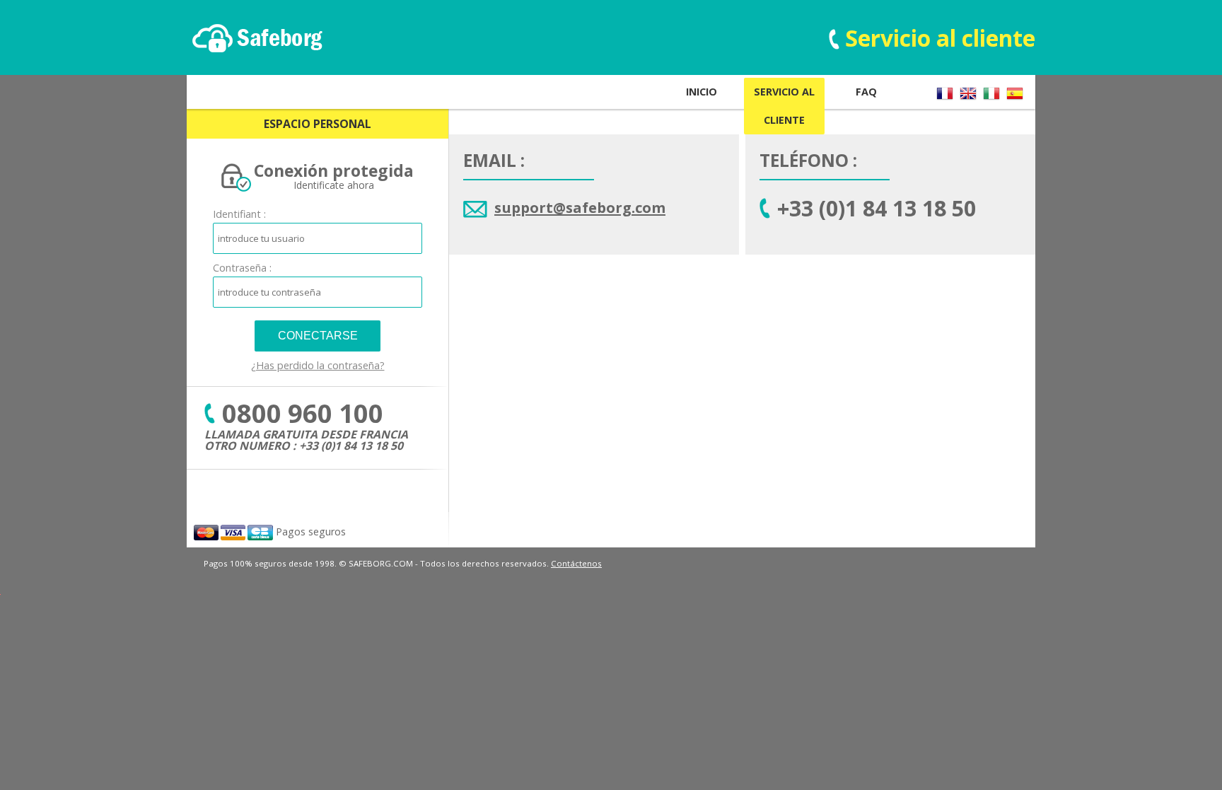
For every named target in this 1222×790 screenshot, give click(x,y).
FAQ (866, 91)
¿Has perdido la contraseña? (318, 365)
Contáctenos (576, 563)
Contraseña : (242, 267)
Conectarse (318, 336)
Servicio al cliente (784, 106)
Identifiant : (239, 214)
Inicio (701, 91)
